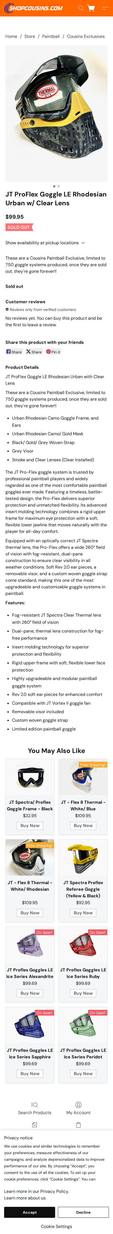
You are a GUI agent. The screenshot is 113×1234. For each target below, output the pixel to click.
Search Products (34, 1112)
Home (11, 36)
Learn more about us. (25, 1198)
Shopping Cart (78, 1132)
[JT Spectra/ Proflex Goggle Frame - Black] (30, 777)
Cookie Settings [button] (56, 1226)
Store (29, 36)
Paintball (51, 36)
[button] (35, 8)
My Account (78, 1112)
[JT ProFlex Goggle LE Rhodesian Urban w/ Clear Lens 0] (56, 114)
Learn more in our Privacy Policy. (36, 1191)
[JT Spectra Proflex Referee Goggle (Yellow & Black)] (83, 857)
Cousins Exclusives (86, 36)
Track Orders (35, 1132)
